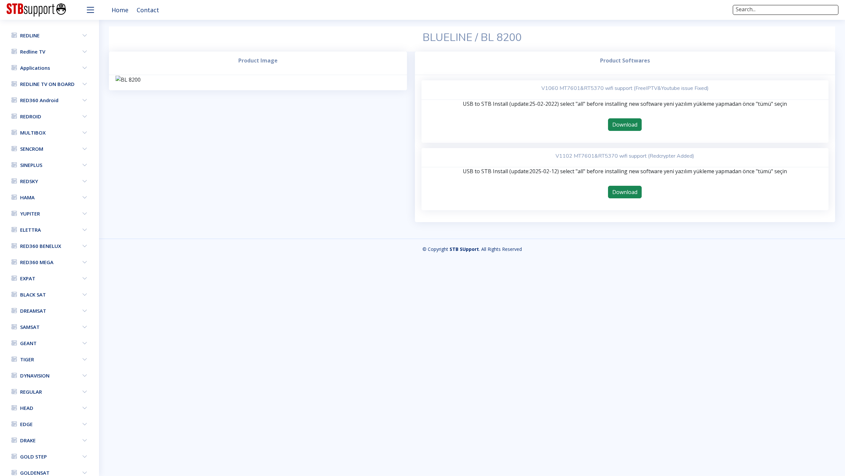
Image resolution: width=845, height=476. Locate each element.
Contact (148, 10)
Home (120, 10)
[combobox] (785, 10)
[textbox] (785, 9)
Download (624, 124)
